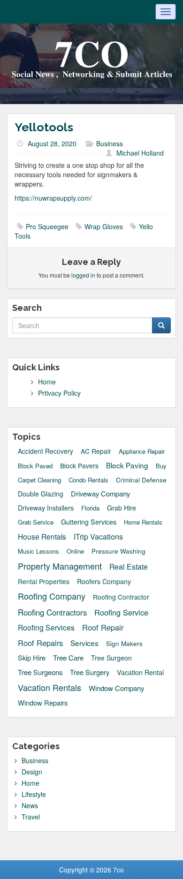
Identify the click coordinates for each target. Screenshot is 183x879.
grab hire (121, 507)
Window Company (116, 688)
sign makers (124, 643)
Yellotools (44, 127)
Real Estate (128, 566)
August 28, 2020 (52, 143)
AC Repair (96, 451)
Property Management (60, 566)
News (30, 805)
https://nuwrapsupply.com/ (53, 198)
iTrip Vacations (98, 537)
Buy (161, 466)
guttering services (88, 521)
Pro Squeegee (47, 226)
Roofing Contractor (121, 597)
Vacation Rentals (49, 687)
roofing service (121, 612)
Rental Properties (43, 581)
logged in (83, 275)
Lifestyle (34, 794)
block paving (127, 465)
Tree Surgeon (111, 658)
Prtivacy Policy (59, 393)
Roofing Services (46, 627)
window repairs (43, 702)
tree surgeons (40, 672)
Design (32, 771)
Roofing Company (51, 596)
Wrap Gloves (103, 226)
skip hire (32, 657)
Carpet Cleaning (39, 480)
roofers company (104, 581)
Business (109, 143)
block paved (35, 466)
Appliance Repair (142, 451)
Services (84, 643)
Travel (31, 816)
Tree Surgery (89, 672)
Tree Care (68, 657)
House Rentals (42, 536)
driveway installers (46, 507)
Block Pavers (79, 465)
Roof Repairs (40, 643)
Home (47, 381)
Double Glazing (40, 493)
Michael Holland (140, 153)
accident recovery (45, 451)
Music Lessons (38, 551)
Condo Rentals (88, 480)
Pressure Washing (118, 551)
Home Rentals (143, 522)
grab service (35, 522)
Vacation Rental (140, 672)
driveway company (100, 493)
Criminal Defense (141, 479)
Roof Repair (102, 627)
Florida (90, 507)
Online (75, 551)
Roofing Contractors (52, 612)
